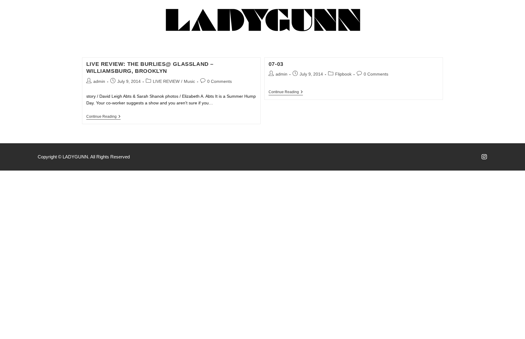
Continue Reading (103, 116)
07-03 (276, 64)
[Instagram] (484, 157)
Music (189, 81)
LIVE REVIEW (166, 81)
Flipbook (343, 74)
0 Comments (219, 81)
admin (99, 81)
